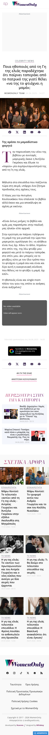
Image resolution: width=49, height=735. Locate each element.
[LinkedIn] (24, 132)
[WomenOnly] (24, 4)
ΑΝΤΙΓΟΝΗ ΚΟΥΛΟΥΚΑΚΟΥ (25, 379)
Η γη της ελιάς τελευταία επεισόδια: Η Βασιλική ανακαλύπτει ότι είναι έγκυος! (37, 629)
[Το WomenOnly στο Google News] (35, 673)
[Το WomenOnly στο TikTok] (21, 673)
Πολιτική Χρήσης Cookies (25, 701)
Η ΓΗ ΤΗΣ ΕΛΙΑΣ (25, 373)
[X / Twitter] (17, 132)
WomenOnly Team (14, 93)
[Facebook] (9, 132)
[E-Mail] (31, 132)
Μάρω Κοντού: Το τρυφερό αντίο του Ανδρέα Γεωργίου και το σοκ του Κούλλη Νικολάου (36, 501)
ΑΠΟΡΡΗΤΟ (42, 733)
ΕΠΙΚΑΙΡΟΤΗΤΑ (8, 487)
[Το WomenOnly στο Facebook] (7, 673)
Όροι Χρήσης (32, 684)
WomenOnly (24, 664)
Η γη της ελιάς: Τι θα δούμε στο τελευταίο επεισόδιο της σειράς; (37, 566)
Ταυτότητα (15, 684)
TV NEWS (5, 556)
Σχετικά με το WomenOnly (24, 708)
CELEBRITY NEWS (24, 61)
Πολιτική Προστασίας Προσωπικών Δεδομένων (24, 693)
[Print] (39, 132)
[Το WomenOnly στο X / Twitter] (28, 673)
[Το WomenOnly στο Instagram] (14, 673)
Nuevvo (20, 725)
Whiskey (40, 725)
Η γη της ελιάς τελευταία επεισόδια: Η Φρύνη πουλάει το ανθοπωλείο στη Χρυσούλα (10, 629)
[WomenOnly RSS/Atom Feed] (41, 673)
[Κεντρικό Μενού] (5, 4)
